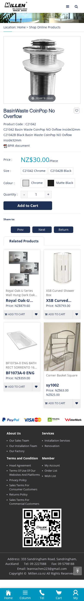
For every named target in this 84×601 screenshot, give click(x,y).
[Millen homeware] (15, 6)
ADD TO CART (16, 314)
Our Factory (17, 451)
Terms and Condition (22, 458)
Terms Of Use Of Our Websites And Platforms (24, 473)
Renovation (52, 446)
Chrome (37, 183)
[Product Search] (76, 6)
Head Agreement (20, 465)
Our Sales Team (19, 440)
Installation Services (57, 440)
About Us (14, 433)
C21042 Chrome (34, 171)
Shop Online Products (45, 27)
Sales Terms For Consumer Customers (23, 487)
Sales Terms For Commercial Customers (24, 502)
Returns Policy (18, 494)
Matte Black (64, 183)
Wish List (50, 476)
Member (48, 458)
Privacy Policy (18, 480)
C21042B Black (60, 171)
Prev (20, 230)
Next (42, 230)
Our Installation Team (23, 446)
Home (21, 27)
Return (63, 230)
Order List (51, 471)
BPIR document (19, 146)
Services (48, 433)
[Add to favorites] (76, 110)
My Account (52, 465)
